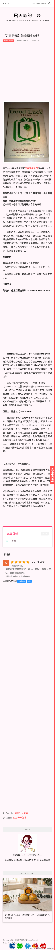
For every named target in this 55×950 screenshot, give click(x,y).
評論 (14, 540)
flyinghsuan (22, 40)
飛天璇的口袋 (27, 15)
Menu (7, 4)
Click (52, 475)
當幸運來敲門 (31, 168)
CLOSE (44, 533)
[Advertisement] (27, 72)
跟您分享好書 (8, 40)
